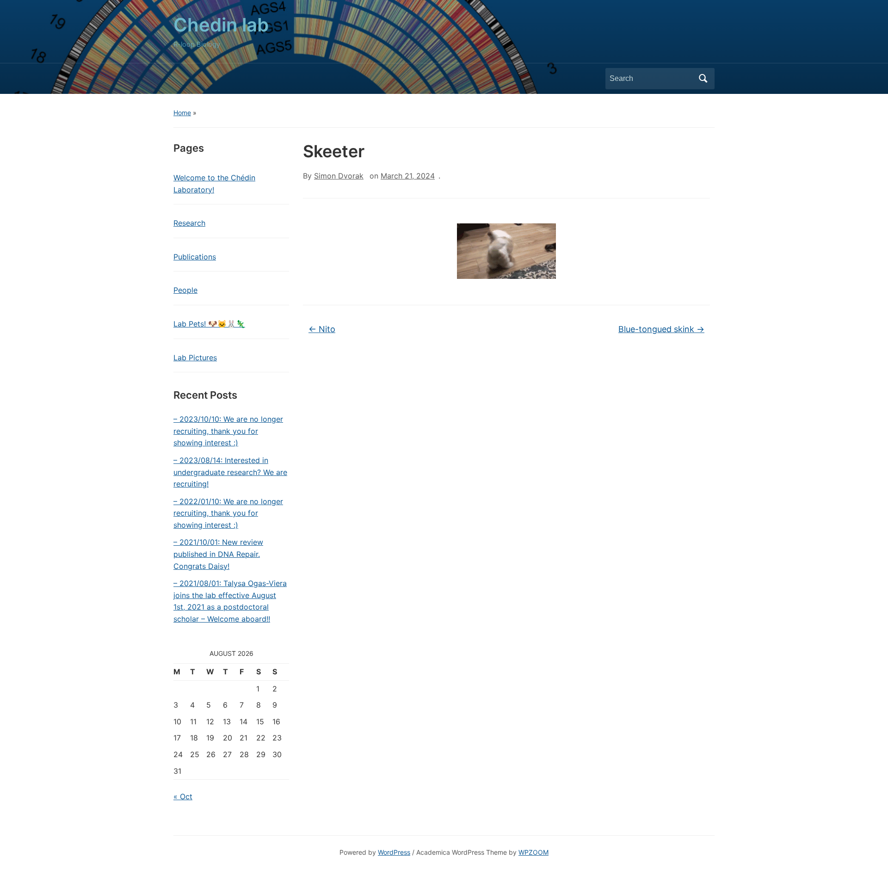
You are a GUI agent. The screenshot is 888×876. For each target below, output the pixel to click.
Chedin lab (221, 24)
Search (703, 78)
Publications (194, 256)
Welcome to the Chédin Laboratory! (214, 183)
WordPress (394, 852)
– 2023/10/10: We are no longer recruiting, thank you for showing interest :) (228, 430)
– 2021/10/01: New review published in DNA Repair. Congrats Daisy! (218, 553)
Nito (321, 329)
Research (189, 223)
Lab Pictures (195, 357)
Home (182, 113)
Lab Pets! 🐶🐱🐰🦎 (209, 323)
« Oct (182, 796)
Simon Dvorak (339, 175)
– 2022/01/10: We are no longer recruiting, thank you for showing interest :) (228, 513)
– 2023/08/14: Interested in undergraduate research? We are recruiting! (230, 472)
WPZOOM (533, 852)
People (185, 290)
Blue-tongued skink (661, 329)
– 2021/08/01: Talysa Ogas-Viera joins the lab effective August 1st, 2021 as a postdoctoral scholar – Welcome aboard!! (230, 601)
